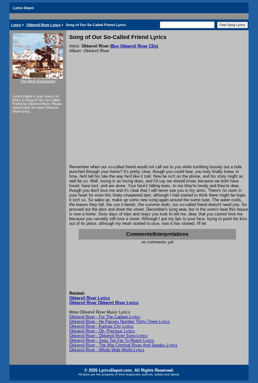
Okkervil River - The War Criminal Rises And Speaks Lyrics (123, 345)
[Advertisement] (157, 117)
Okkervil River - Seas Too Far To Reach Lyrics (111, 340)
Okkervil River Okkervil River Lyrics (103, 302)
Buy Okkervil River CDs (134, 46)
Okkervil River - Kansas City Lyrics (101, 326)
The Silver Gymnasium (37, 81)
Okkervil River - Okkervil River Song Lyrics (108, 335)
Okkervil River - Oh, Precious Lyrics (102, 331)
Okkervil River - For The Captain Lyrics (104, 316)
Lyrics (16, 25)
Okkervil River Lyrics (43, 25)
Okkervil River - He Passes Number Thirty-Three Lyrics (119, 321)
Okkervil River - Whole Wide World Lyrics (106, 349)
